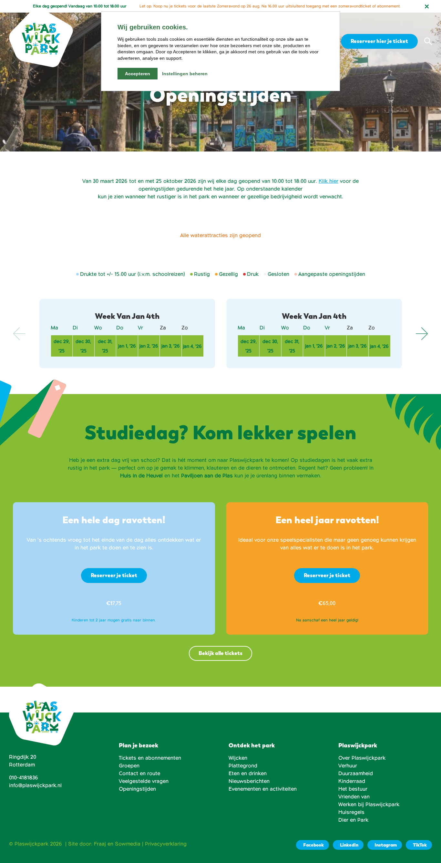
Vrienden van (354, 797)
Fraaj (100, 844)
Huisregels (351, 812)
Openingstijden (137, 789)
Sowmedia (127, 844)
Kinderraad (351, 781)
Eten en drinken (248, 773)
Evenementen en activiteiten (263, 789)
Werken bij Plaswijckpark (368, 804)
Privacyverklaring (166, 844)
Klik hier (328, 181)
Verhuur (347, 766)
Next (421, 333)
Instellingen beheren (185, 73)
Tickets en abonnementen (150, 758)
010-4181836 (23, 778)
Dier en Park (353, 820)
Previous (19, 333)
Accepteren (137, 73)
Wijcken (238, 758)
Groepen (129, 766)
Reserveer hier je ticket (379, 41)
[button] (428, 41)
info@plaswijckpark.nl (35, 785)
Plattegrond (243, 766)
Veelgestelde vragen (144, 781)
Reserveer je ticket (114, 575)
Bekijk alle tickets (220, 653)
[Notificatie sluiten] (427, 6)
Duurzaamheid (355, 773)
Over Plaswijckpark (361, 758)
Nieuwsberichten (249, 781)
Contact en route (139, 773)
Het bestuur (352, 789)
